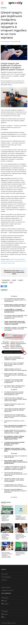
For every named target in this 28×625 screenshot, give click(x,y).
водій (14, 280)
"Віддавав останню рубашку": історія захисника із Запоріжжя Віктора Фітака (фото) (15, 450)
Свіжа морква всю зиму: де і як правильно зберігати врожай (15, 456)
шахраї (21, 280)
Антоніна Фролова (5, 41)
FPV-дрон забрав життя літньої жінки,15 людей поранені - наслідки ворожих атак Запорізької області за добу (15, 432)
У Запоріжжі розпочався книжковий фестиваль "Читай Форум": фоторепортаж (14, 444)
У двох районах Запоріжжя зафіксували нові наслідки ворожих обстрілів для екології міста (14, 410)
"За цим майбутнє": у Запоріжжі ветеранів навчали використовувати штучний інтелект (14, 311)
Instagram (6, 604)
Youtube (5, 614)
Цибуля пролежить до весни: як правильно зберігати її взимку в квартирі (15, 369)
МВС (11, 282)
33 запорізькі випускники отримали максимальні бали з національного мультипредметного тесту (14, 393)
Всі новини (14, 497)
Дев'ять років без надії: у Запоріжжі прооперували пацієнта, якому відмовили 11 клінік (15, 375)
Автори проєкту (6, 587)
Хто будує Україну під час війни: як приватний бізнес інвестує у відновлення (15, 485)
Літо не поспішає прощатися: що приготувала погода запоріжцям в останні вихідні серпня (15, 474)
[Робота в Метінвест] (14, 343)
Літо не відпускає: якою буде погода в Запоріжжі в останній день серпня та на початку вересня (15, 300)
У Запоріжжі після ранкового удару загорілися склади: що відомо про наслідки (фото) (13, 381)
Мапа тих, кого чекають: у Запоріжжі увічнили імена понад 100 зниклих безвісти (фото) (14, 364)
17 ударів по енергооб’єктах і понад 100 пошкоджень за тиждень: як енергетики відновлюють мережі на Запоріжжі (15, 468)
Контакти (4, 580)
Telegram (21, 270)
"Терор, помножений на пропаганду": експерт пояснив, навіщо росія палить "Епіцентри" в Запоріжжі (15, 323)
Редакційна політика (7, 590)
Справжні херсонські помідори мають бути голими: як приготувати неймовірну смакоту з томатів (15, 416)
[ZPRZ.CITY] (15, 3)
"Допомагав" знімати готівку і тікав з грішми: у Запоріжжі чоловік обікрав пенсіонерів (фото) (14, 480)
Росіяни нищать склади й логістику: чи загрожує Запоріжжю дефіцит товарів (15, 305)
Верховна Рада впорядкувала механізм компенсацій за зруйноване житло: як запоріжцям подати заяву (13, 261)
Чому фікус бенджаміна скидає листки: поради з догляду (14, 404)
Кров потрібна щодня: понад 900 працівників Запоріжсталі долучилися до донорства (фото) (15, 462)
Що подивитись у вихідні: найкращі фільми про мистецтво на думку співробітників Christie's (14, 438)
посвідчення (6, 280)
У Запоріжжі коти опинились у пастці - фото (14, 421)
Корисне (3, 7)
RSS (4, 617)
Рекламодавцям (6, 577)
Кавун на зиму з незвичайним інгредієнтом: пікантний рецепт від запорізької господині (13, 358)
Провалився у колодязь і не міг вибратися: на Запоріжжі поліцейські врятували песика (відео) (15, 329)
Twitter (5, 601)
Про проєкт (5, 574)
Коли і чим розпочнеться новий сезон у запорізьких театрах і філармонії (15, 426)
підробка (4, 282)
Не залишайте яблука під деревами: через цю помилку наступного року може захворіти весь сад (15, 317)
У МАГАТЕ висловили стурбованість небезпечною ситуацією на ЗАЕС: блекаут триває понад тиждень (15, 399)
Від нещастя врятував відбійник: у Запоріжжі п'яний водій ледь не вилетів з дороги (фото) (15, 491)
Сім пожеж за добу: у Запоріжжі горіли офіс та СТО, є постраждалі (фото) (14, 386)
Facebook (5, 598)
